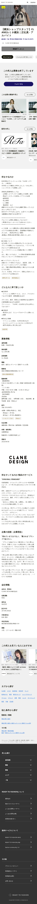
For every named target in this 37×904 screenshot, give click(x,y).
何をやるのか (7, 57)
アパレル (4, 698)
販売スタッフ (17, 694)
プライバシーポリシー (11, 866)
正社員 (11, 701)
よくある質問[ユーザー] (12, 809)
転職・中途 (6, 39)
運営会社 (7, 799)
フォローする (18, 84)
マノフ (26, 691)
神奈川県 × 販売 (6, 719)
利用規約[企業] (9, 876)
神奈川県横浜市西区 (16, 39)
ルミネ (24, 698)
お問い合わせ (9, 881)
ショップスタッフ (27, 694)
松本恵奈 (14, 691)
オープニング (31, 698)
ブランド (10, 698)
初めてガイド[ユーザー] (12, 804)
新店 (3, 701)
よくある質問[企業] (11, 814)
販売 (10, 694)
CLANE (4, 691)
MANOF (21, 691)
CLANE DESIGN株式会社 (12, 43)
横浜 (19, 698)
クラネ (9, 691)
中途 (7, 701)
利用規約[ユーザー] (11, 871)
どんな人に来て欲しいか (24, 57)
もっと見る (30, 94)
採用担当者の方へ (10, 819)
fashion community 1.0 (12, 847)
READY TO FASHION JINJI (12, 842)
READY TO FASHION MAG (13, 837)
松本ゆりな (5, 694)
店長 (16, 698)
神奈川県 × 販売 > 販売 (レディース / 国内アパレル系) (16, 723)
